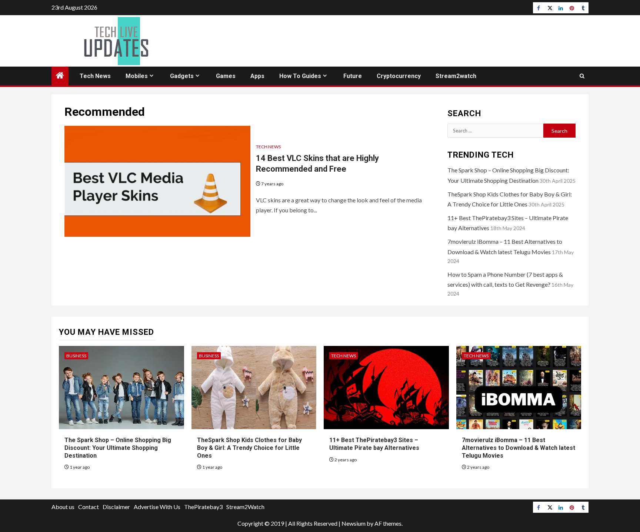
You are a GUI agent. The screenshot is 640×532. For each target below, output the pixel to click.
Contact (88, 506)
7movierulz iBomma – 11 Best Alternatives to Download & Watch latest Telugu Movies (518, 448)
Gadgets (182, 76)
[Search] (582, 76)
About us (62, 506)
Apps (257, 76)
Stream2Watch (245, 506)
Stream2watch (456, 76)
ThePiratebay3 (203, 506)
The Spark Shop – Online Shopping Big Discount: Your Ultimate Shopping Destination (117, 448)
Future (352, 76)
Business (76, 355)
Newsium (353, 523)
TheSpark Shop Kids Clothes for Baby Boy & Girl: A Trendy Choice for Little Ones (249, 448)
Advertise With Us (157, 506)
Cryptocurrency (399, 76)
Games (226, 76)
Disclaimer (116, 506)
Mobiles (137, 76)
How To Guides (300, 76)
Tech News (95, 76)
